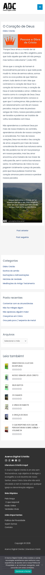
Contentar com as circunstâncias (18, 303)
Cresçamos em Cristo (13, 316)
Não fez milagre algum (13, 307)
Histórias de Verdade (12, 279)
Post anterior (22, 230)
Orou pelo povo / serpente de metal (19, 320)
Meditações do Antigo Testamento (19, 283)
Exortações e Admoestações (16, 275)
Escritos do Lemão (11, 271)
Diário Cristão (9, 31)
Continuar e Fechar (23, 571)
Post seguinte (22, 237)
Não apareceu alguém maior (16, 312)
